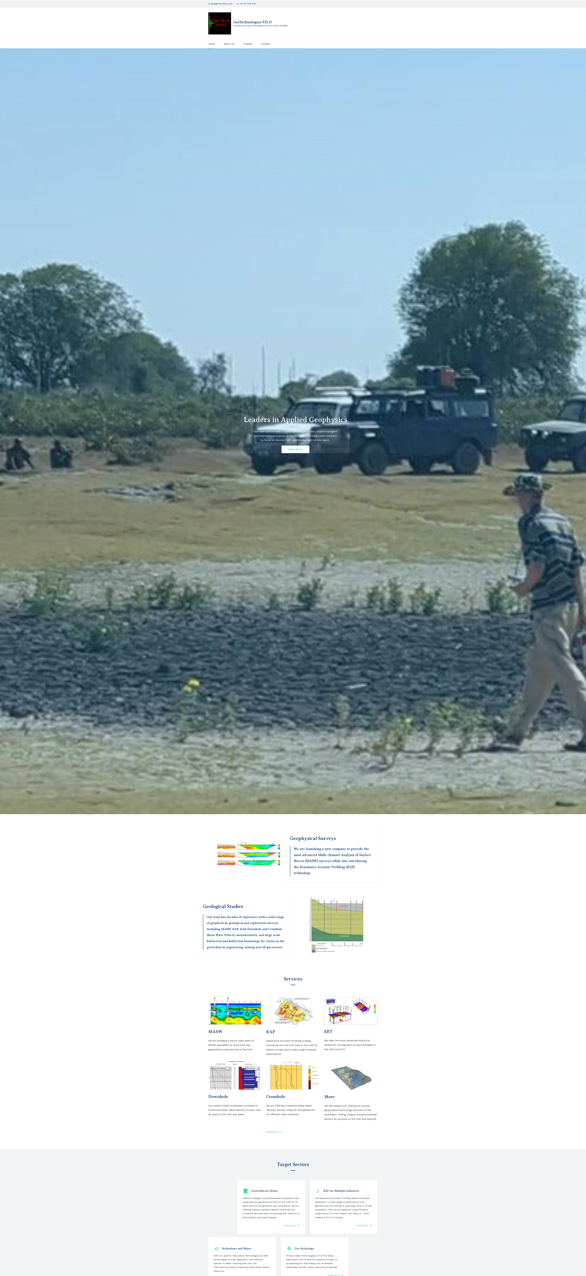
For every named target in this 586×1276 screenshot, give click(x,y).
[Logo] (219, 23)
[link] (249, 843)
